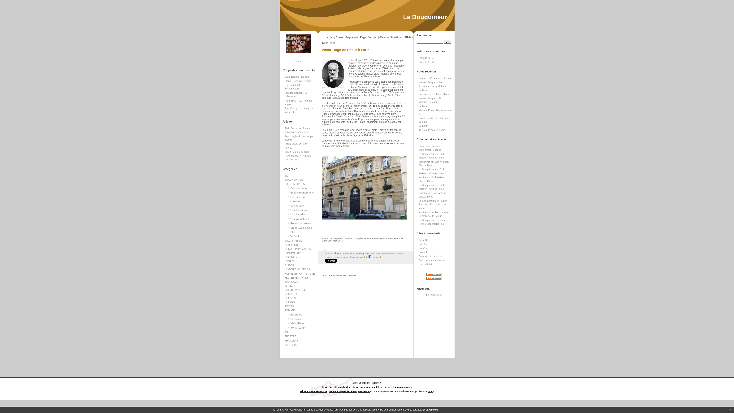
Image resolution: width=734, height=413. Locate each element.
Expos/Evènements (302, 192)
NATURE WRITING (295, 290)
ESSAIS (289, 261)
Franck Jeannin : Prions (298, 81)
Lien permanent (341, 257)
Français (295, 318)
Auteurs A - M (426, 62)
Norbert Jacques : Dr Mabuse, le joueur (433, 204)
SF (286, 332)
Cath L (422, 146)
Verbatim (295, 236)
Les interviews (299, 209)
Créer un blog (360, 383)
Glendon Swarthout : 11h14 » (396, 37)
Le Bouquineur (425, 17)
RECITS (289, 306)
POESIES (290, 298)
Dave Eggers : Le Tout (297, 76)
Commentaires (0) (358, 257)
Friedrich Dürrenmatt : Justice (435, 78)
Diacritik (423, 252)
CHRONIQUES (293, 245)
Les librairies (298, 214)
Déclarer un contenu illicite (313, 391)
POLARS (290, 302)
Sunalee (423, 193)
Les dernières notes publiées (367, 387)
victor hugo (376, 253)
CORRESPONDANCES (298, 249)
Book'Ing (423, 248)
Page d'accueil (368, 37)
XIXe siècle (297, 323)
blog (430, 391)
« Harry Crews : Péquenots (342, 37)
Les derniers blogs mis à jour (336, 387)
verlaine (399, 253)
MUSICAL (290, 286)
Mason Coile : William (297, 151)
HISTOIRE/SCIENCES (297, 269)
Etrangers (296, 314)
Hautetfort (376, 383)
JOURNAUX (291, 281)
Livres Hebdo (426, 264)
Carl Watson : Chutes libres (434, 94)
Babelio (423, 244)
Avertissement (299, 187)
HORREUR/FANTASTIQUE (300, 273)
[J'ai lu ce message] (730, 409)
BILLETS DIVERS (295, 184)
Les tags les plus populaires (398, 387)
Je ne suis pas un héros (432, 129)
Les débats (297, 205)
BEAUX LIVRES (294, 179)
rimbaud (328, 257)
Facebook (376, 257)
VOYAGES (291, 344)
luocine (422, 177)
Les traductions (299, 218)
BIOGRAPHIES (293, 240)
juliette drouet (388, 253)
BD (286, 175)
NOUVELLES (292, 294)
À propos (298, 61)
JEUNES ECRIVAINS (297, 277)
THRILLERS (291, 340)
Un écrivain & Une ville (352, 253)
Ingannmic (424, 161)
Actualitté (424, 240)
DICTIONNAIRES (294, 253)
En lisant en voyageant (431, 260)
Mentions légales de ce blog (343, 391)
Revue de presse (300, 223)
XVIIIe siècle (297, 327)
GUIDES (289, 265)
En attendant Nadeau (430, 256)
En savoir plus (430, 409)
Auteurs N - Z (426, 57)
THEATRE (290, 336)
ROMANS (290, 310)
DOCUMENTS (292, 257)
